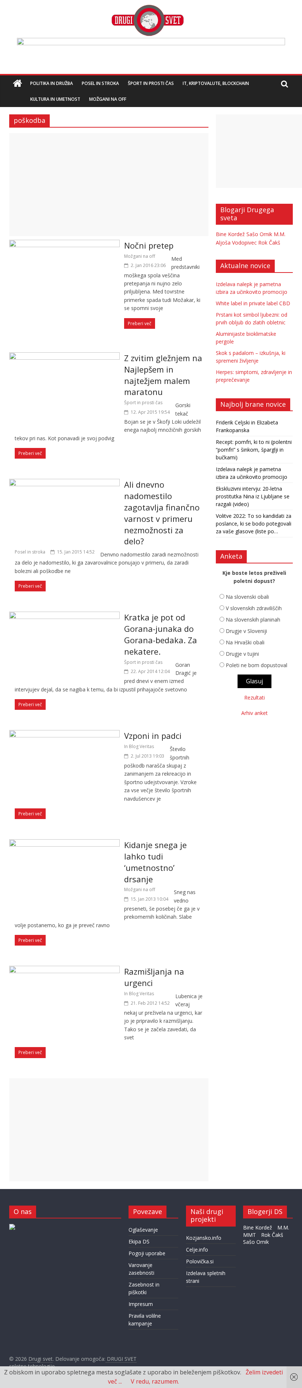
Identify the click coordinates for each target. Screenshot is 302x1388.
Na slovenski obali (247, 596)
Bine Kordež (230, 234)
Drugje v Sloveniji (246, 630)
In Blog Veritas (139, 746)
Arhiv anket (254, 712)
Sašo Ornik (259, 234)
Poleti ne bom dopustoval (256, 665)
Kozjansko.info (203, 1237)
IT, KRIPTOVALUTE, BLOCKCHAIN (216, 83)
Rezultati (254, 697)
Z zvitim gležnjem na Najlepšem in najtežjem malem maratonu (163, 374)
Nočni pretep (148, 245)
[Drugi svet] (147, 8)
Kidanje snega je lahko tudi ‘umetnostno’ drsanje (155, 861)
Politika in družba (51, 83)
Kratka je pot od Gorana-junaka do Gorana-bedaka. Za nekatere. (160, 634)
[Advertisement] (108, 184)
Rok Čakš (269, 242)
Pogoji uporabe (147, 1253)
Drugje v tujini (242, 653)
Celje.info (197, 1249)
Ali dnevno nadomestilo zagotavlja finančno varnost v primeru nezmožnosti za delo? (162, 513)
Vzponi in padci (153, 735)
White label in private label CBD (253, 303)
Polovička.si (200, 1261)
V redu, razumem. (155, 1381)
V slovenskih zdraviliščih (254, 608)
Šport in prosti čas (151, 83)
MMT (249, 1234)
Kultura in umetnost (55, 99)
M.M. (279, 234)
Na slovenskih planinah (253, 619)
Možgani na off (107, 99)
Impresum (141, 1303)
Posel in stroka (100, 83)
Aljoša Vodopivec (236, 242)
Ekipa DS (139, 1241)
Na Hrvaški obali (245, 642)
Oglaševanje (143, 1229)
